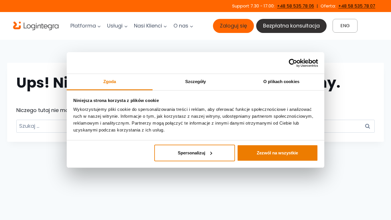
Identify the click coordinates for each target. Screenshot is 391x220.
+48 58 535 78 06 (295, 6)
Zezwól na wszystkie (277, 152)
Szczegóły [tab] (195, 81)
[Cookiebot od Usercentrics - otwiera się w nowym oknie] (293, 63)
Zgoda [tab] (109, 81)
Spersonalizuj (191, 152)
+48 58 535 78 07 (356, 6)
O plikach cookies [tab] (281, 81)
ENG (345, 25)
